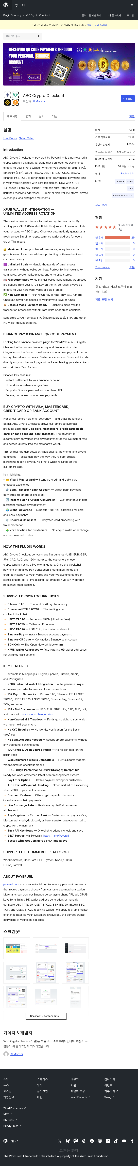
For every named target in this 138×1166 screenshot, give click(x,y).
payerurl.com (11, 884)
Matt (8, 1114)
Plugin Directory (12, 15)
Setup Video (26, 138)
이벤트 (108, 1085)
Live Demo (10, 138)
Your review (102, 267)
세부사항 (12, 116)
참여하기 (109, 1079)
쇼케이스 (42, 1079)
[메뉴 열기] (132, 5)
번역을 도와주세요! (97, 24)
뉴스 (6, 1085)
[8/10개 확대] (55, 990)
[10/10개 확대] (84, 1015)
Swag (109, 1097)
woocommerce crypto (123, 195)
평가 (28, 116)
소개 (6, 1079)
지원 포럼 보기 (104, 299)
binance (120, 181)
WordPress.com (14, 1108)
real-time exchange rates (37, 714)
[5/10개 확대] (55, 966)
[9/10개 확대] (84, 990)
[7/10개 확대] (25, 990)
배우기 (75, 1079)
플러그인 (42, 1091)
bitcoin (130, 181)
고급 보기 (101, 204)
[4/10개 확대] (25, 966)
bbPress (10, 1120)
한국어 (15, 1141)
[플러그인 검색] (39, 36)
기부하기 (111, 1091)
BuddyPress (12, 1126)
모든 (132, 267)
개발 (55, 116)
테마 (39, 1085)
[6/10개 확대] (84, 966)
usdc (130, 188)
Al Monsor (38, 101)
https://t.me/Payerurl (56, 835)
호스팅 (7, 1091)
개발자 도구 (78, 1091)
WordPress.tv (81, 1097)
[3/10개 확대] (84, 942)
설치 (41, 116)
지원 (132, 116)
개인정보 (8, 1097)
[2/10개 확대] (55, 942)
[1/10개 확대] (25, 942)
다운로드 (127, 98)
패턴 (39, 1097)
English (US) (128, 173)
